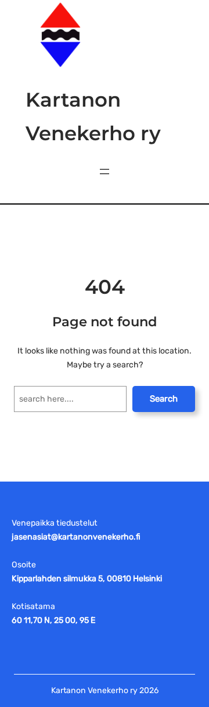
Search (164, 398)
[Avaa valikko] (104, 171)
